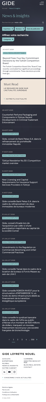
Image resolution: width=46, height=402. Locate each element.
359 (32, 339)
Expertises (7, 361)
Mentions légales (7, 387)
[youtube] (9, 372)
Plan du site (5, 390)
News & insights (10, 365)
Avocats (6, 359)
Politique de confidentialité (10, 395)
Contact (28, 367)
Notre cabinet (9, 368)
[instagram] (14, 372)
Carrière (28, 359)
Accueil (4, 8)
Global (5, 363)
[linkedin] (4, 372)
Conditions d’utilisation (9, 392)
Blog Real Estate (32, 365)
